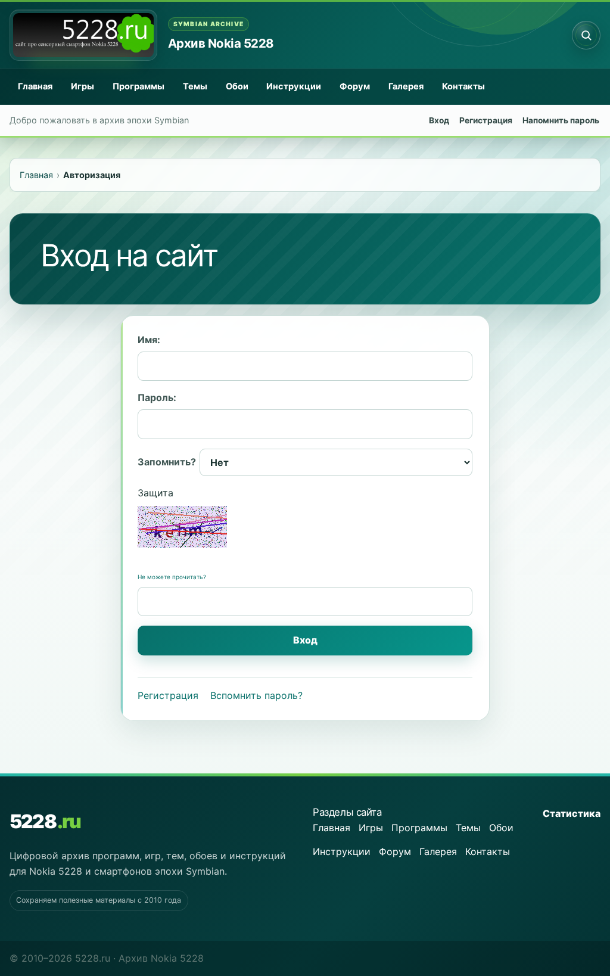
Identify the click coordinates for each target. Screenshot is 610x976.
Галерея (406, 86)
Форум (355, 86)
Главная (35, 86)
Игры (82, 86)
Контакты (463, 86)
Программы (138, 86)
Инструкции (293, 86)
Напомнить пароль (560, 120)
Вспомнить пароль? (256, 695)
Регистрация (485, 120)
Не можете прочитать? (172, 576)
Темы (195, 86)
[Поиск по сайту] (586, 35)
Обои (237, 86)
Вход (439, 120)
